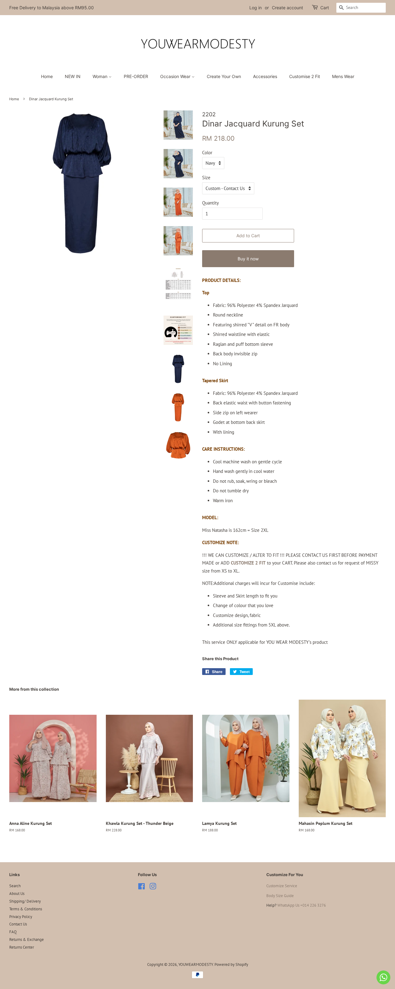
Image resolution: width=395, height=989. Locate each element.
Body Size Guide (280, 895)
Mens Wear (343, 76)
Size (206, 177)
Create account (287, 7)
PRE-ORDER (136, 76)
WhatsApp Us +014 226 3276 (301, 905)
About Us (16, 893)
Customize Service (281, 885)
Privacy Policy (20, 916)
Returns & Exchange (26, 939)
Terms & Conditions (25, 909)
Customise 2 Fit (304, 76)
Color (207, 152)
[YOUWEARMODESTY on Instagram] (152, 887)
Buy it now (248, 258)
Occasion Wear (176, 76)
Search (15, 885)
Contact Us (18, 924)
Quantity (210, 203)
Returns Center (21, 947)
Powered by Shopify (231, 964)
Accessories (265, 76)
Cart (324, 7)
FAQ (13, 931)
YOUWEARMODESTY (195, 964)
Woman (101, 76)
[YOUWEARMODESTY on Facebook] (141, 887)
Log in (255, 7)
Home (47, 76)
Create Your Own (224, 76)
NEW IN (73, 76)
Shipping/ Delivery (25, 901)
